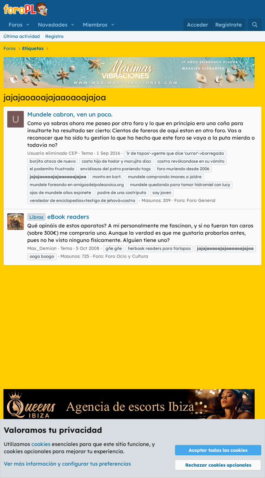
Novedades (52, 24)
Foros (15, 24)
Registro (54, 36)
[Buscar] (255, 24)
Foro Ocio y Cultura (126, 256)
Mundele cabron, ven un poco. (69, 114)
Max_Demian (42, 248)
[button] (28, 24)
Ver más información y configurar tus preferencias (67, 463)
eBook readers (59, 216)
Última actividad (21, 36)
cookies (40, 444)
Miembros (95, 24)
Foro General (201, 200)
